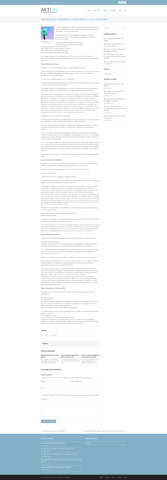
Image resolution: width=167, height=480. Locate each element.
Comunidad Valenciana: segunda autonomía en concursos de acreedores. (104, 431)
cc (51, 43)
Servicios (107, 477)
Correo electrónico (76, 381)
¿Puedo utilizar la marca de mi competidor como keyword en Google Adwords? (114, 56)
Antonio (45, 343)
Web (42, 388)
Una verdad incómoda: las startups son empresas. (57, 467)
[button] (125, 10)
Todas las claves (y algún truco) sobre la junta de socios (58, 448)
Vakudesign (67, 477)
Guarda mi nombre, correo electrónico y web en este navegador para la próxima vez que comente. (71, 395)
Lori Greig (51, 41)
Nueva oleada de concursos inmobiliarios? (53, 431)
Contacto (119, 477)
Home (101, 477)
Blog (125, 477)
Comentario (45, 399)
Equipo (113, 477)
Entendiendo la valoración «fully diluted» (54, 443)
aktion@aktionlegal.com (57, 2)
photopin (47, 43)
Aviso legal (88, 443)
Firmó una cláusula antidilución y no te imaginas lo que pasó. (60, 454)
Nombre (43, 381)
